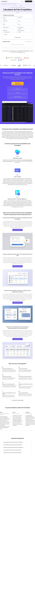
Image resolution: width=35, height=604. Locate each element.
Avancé (6, 34)
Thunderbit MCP (19, 51)
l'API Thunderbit (13, 51)
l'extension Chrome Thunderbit (24, 50)
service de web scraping (21, 52)
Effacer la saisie (18, 37)
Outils (6, 3)
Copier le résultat (28, 41)
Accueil (3, 3)
